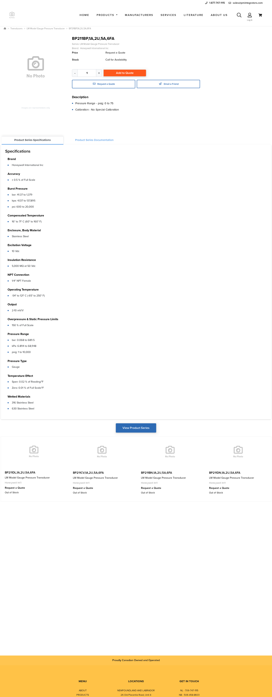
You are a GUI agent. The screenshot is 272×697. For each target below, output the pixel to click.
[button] (107, 15)
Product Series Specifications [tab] (32, 140)
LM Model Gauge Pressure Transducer (99, 44)
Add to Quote (125, 73)
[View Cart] (260, 15)
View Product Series (136, 428)
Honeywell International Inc (27, 165)
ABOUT (83, 690)
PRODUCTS (82, 695)
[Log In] (249, 15)
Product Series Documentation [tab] (94, 140)
